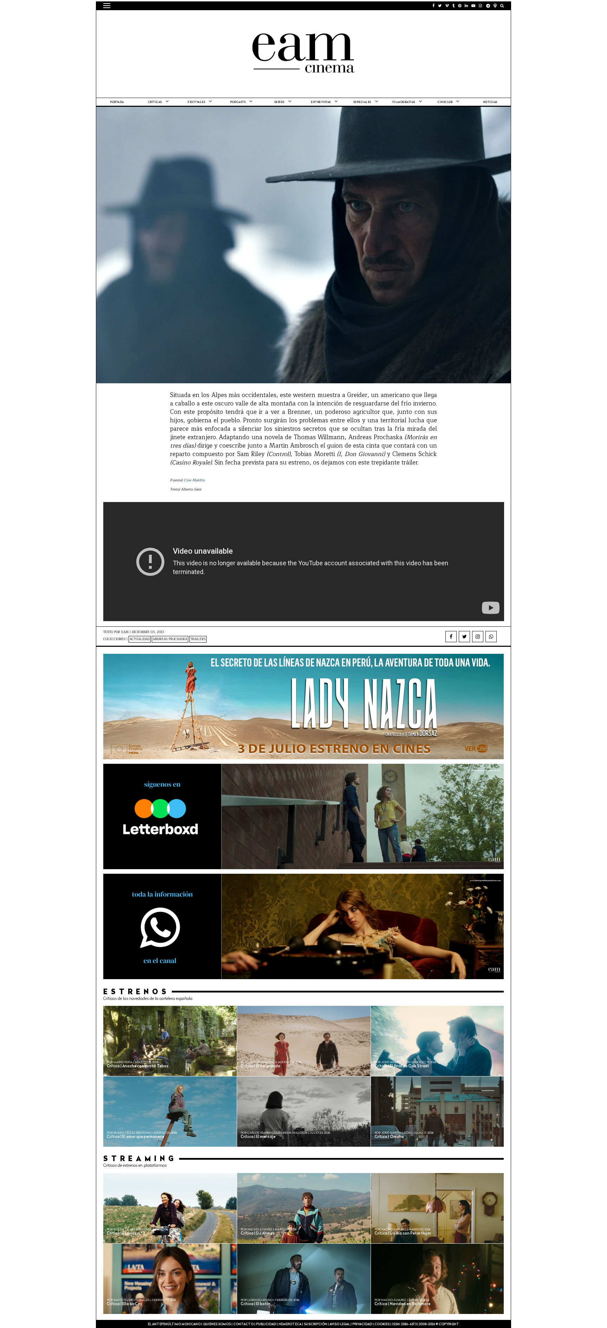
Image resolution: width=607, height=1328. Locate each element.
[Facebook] (451, 636)
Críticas (155, 102)
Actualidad (140, 639)
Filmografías (403, 102)
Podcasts (238, 102)
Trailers (197, 639)
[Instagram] (477, 636)
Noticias (490, 102)
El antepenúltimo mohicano (192, 19)
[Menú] (106, 5)
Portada (117, 102)
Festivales (196, 102)
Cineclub (445, 102)
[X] (464, 636)
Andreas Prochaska (170, 639)
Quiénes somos (217, 1324)
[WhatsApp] (491, 636)
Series (279, 102)
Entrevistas (321, 102)
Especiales (362, 102)
